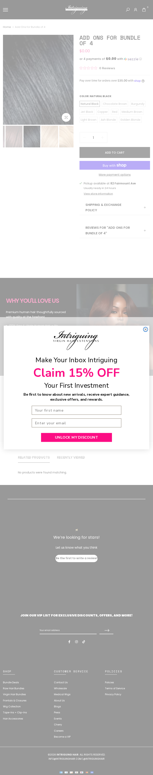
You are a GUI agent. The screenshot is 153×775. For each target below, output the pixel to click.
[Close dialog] (145, 329)
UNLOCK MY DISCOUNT (76, 437)
